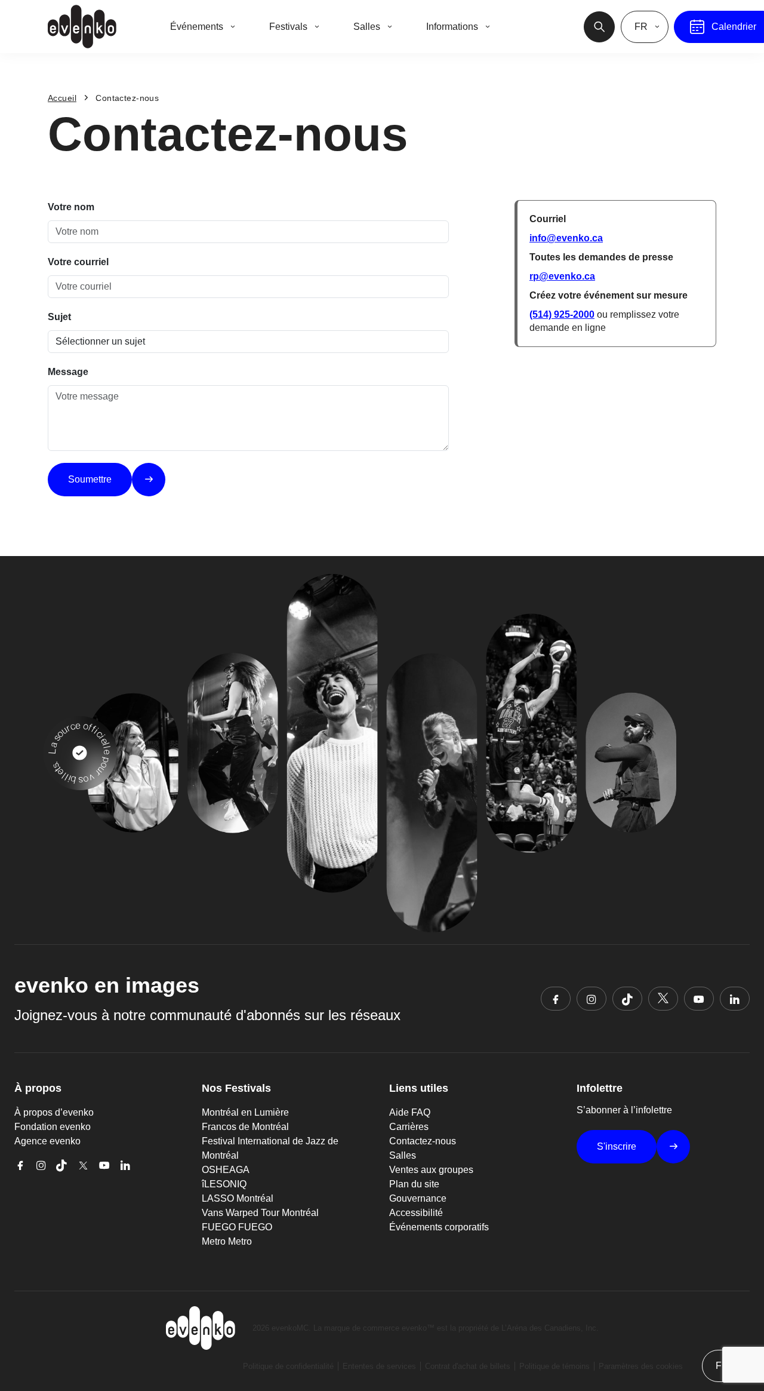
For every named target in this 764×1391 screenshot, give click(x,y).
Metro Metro (227, 1241)
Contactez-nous (422, 1141)
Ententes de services (379, 1366)
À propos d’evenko (54, 1112)
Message (68, 372)
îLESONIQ (224, 1184)
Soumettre (90, 479)
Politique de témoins (554, 1366)
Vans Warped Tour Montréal (260, 1213)
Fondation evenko (52, 1127)
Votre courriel (78, 262)
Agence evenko (47, 1141)
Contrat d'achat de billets (467, 1366)
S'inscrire (616, 1146)
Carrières (409, 1127)
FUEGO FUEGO (237, 1227)
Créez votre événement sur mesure (608, 295)
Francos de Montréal (245, 1127)
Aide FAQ (409, 1112)
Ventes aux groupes (431, 1170)
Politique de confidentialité (288, 1366)
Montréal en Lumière (245, 1112)
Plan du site (414, 1184)
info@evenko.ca (566, 238)
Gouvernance (417, 1198)
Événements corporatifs (439, 1227)
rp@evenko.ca (562, 276)
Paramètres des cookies (641, 1366)
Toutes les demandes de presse (601, 257)
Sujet (59, 317)
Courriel (547, 219)
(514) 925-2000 (561, 314)
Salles (402, 1155)
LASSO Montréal (237, 1198)
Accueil (62, 98)
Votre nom (71, 207)
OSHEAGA (225, 1170)
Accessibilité (416, 1213)
